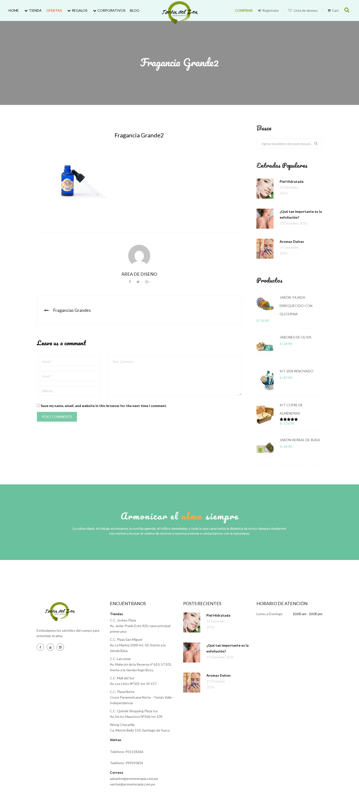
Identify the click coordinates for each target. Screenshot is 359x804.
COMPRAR (244, 10)
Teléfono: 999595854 (126, 763)
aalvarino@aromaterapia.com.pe (134, 778)
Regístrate (270, 10)
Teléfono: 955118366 (126, 752)
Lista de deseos (305, 10)
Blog (134, 10)
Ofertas (54, 10)
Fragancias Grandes (72, 310)
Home (14, 10)
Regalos (79, 10)
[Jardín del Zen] (179, 12)
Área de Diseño (139, 274)
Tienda (35, 10)
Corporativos (111, 10)
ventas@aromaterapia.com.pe (132, 784)
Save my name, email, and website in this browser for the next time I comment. (104, 406)
